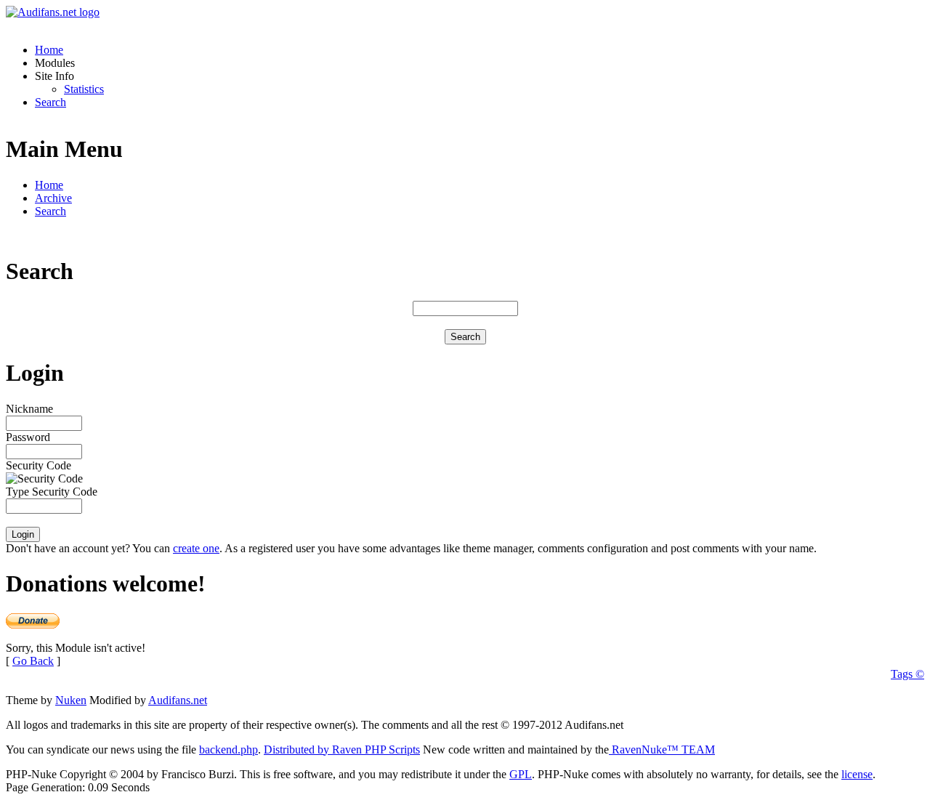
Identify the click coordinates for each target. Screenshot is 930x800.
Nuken (70, 700)
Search (50, 102)
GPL (520, 774)
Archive (53, 198)
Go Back (33, 661)
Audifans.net (177, 700)
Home (49, 50)
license (857, 774)
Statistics (84, 89)
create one (196, 548)
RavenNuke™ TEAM (662, 749)
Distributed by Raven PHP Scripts (342, 749)
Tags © (907, 674)
